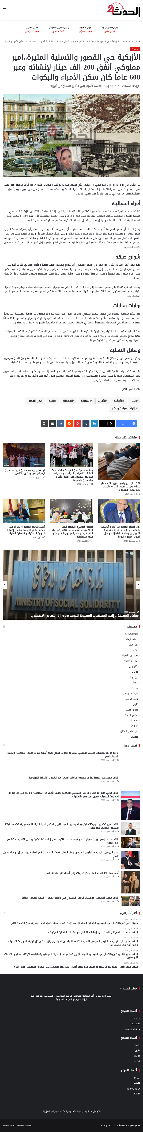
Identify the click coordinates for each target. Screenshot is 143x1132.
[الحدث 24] (123, 9)
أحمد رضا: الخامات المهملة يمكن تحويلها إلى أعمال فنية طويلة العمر (82, 873)
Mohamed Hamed (22, 1125)
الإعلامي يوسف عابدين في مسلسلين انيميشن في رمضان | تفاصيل (25, 472)
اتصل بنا (46, 1111)
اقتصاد (134, 650)
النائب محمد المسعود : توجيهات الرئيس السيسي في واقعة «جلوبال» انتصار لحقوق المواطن (70, 897)
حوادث (135, 672)
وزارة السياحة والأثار (124, 408)
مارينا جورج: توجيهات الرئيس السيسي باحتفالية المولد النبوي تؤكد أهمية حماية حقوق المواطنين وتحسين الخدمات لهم (62, 755)
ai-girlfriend (132, 639)
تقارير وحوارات (130, 661)
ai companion (131, 634)
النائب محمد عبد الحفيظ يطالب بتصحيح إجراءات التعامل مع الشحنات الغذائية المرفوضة (74, 777)
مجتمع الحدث (131, 715)
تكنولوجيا (133, 666)
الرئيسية (133, 41)
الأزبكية (118, 400)
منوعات (124, 41)
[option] (71, 585)
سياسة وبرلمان (130, 693)
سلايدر (134, 688)
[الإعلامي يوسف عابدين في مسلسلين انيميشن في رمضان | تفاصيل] (24, 455)
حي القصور (34, 400)
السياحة (85, 400)
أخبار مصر (133, 645)
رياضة (135, 682)
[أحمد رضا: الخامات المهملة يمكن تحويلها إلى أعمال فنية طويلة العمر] (130, 882)
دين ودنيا (133, 677)
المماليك (68, 400)
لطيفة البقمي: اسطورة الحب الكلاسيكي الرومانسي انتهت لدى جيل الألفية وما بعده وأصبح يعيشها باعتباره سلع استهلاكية (72, 531)
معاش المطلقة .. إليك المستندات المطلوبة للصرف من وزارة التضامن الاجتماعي (85, 616)
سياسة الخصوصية (61, 1111)
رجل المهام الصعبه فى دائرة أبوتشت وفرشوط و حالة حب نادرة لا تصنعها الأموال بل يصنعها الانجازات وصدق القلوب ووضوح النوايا (120, 531)
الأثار (133, 400)
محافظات (133, 720)
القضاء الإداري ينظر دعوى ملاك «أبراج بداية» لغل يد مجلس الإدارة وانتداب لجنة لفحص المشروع (120, 486)
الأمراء (102, 400)
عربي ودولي (131, 699)
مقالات (134, 726)
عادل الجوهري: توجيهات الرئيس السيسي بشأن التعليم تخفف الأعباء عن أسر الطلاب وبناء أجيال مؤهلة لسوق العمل (61, 854)
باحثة (52, 400)
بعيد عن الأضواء (130, 655)
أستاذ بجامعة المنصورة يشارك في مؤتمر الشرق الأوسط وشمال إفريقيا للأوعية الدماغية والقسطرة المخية (26, 530)
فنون (135, 704)
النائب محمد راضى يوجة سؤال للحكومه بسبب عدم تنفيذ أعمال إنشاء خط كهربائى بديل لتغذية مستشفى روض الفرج (63, 841)
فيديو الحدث (131, 710)
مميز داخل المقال (129, 731)
